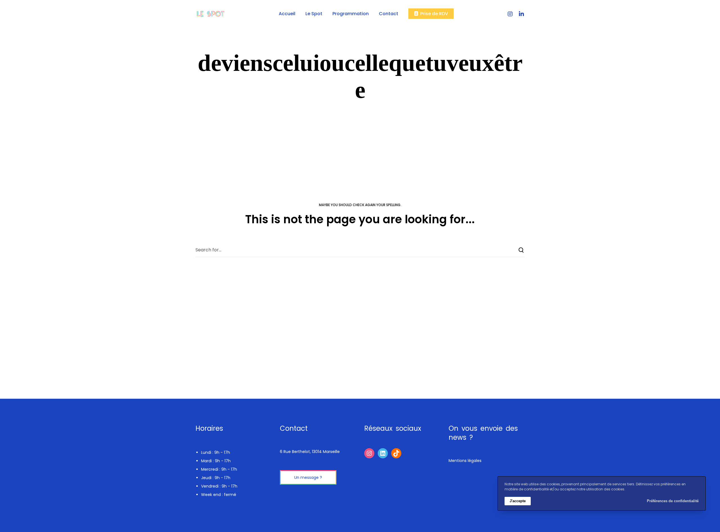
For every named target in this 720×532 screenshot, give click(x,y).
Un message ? (308, 477)
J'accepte (518, 501)
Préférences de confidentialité (673, 501)
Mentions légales (465, 460)
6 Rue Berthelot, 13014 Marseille (310, 451)
